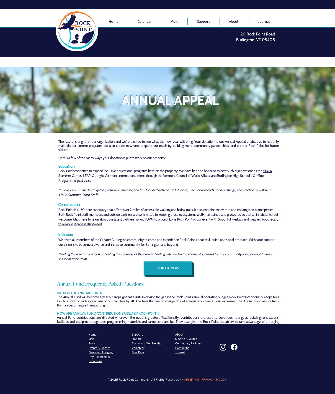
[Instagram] (223, 347)
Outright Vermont (104, 176)
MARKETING (190, 379)
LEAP (86, 176)
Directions (95, 361)
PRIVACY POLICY (214, 379)
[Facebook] (234, 347)
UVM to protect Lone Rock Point (169, 219)
